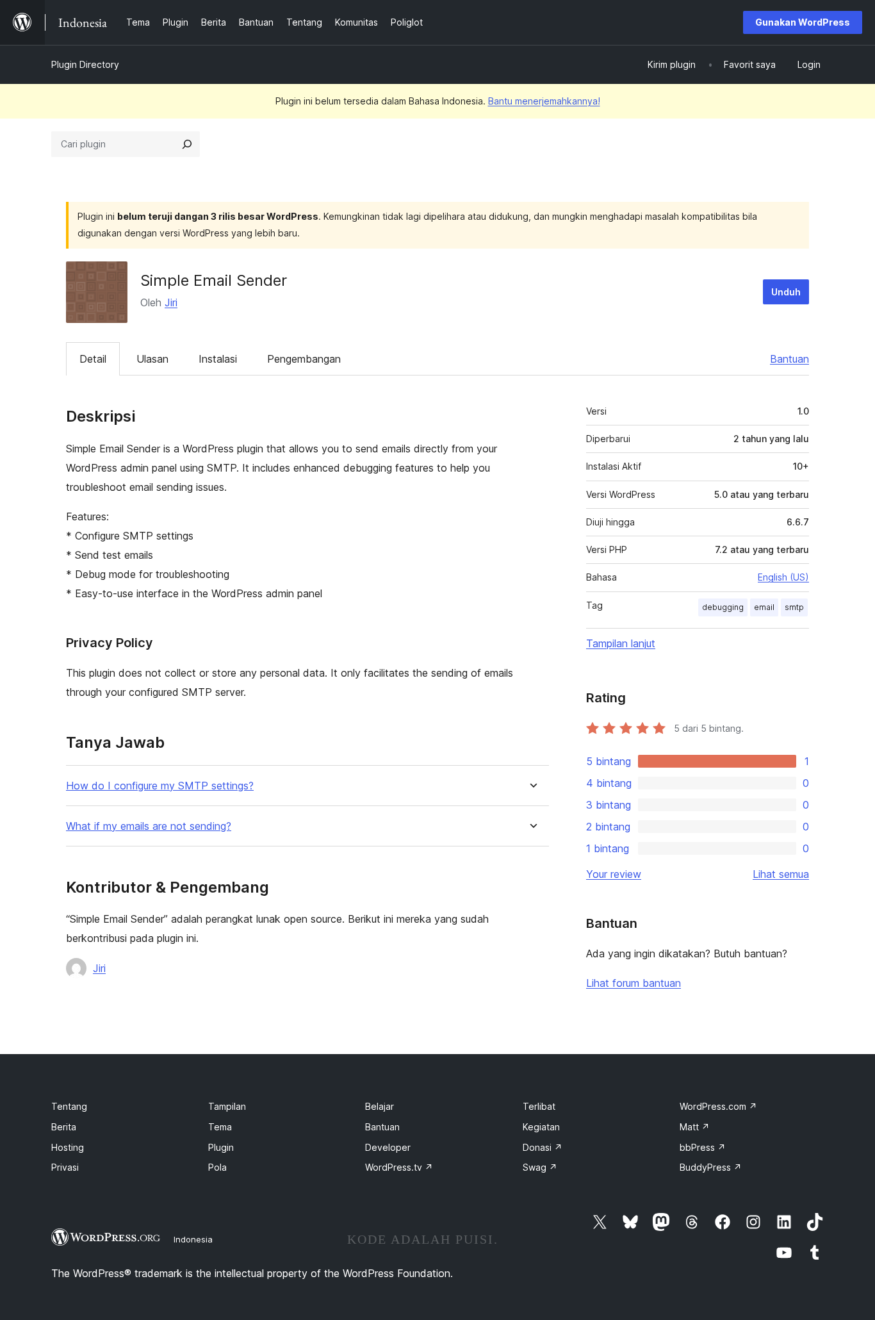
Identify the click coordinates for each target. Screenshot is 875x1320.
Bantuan (789, 358)
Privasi (65, 1167)
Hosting (67, 1147)
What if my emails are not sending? (148, 826)
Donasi (542, 1147)
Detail (92, 358)
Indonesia (193, 1239)
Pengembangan (304, 358)
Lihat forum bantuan (633, 983)
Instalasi (218, 358)
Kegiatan (541, 1126)
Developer (388, 1147)
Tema (220, 1126)
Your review (613, 874)
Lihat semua (781, 874)
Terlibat (539, 1106)
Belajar (379, 1106)
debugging (723, 607)
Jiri (171, 302)
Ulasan (152, 358)
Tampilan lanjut (620, 643)
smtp (794, 607)
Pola (217, 1167)
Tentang (69, 1106)
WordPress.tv (399, 1167)
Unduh (786, 291)
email (764, 607)
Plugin (221, 1147)
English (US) (783, 577)
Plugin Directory (85, 64)
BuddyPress (711, 1167)
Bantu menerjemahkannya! (544, 100)
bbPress (703, 1147)
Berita (63, 1126)
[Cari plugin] (187, 144)
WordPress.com (718, 1106)
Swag (540, 1167)
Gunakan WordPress (802, 22)
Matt (695, 1126)
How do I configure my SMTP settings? (160, 786)
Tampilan (227, 1106)
